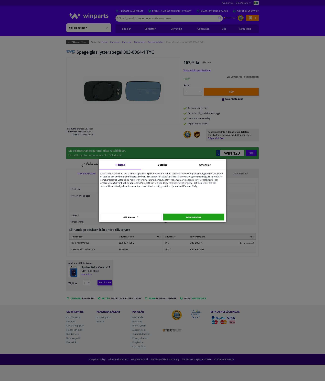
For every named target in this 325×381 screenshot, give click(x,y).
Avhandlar (205, 164)
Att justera (129, 216)
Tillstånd (120, 164)
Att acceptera (193, 216)
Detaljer (162, 164)
